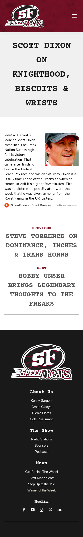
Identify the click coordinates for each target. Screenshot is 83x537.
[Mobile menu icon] (74, 16)
